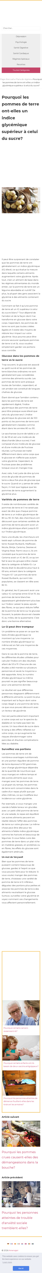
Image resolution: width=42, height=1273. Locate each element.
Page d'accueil (7, 79)
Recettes (21, 64)
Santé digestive (21, 48)
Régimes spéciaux (21, 59)
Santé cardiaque (21, 53)
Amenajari (13, 1250)
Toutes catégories (21, 70)
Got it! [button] (21, 1268)
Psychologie (21, 42)
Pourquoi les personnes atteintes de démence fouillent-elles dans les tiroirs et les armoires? (20, 1101)
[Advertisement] (21, 13)
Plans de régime (23, 79)
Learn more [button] (7, 1262)
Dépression (21, 36)
